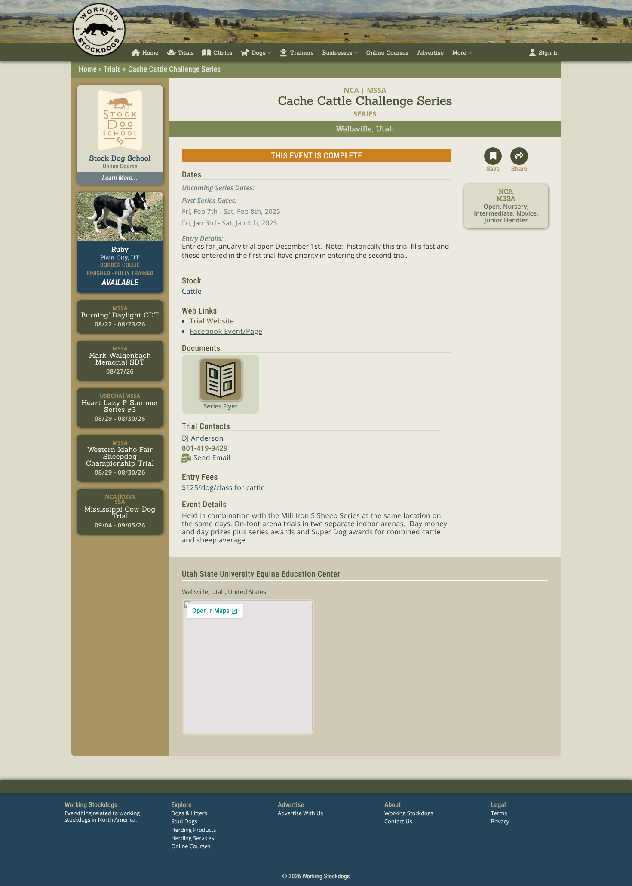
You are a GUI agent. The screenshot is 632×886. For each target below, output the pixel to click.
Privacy (500, 821)
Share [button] (519, 167)
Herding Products (193, 830)
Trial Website (212, 321)
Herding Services (192, 838)
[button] (493, 159)
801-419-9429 (205, 448)
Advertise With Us (300, 813)
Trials (112, 69)
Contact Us (398, 821)
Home (88, 69)
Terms (499, 813)
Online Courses (190, 846)
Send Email (211, 457)
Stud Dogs (184, 821)
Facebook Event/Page (226, 331)
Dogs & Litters (189, 813)
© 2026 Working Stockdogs (316, 876)
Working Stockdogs (408, 813)
